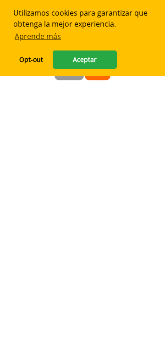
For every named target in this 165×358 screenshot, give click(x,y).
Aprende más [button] (38, 36)
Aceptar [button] (85, 59)
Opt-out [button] (31, 59)
